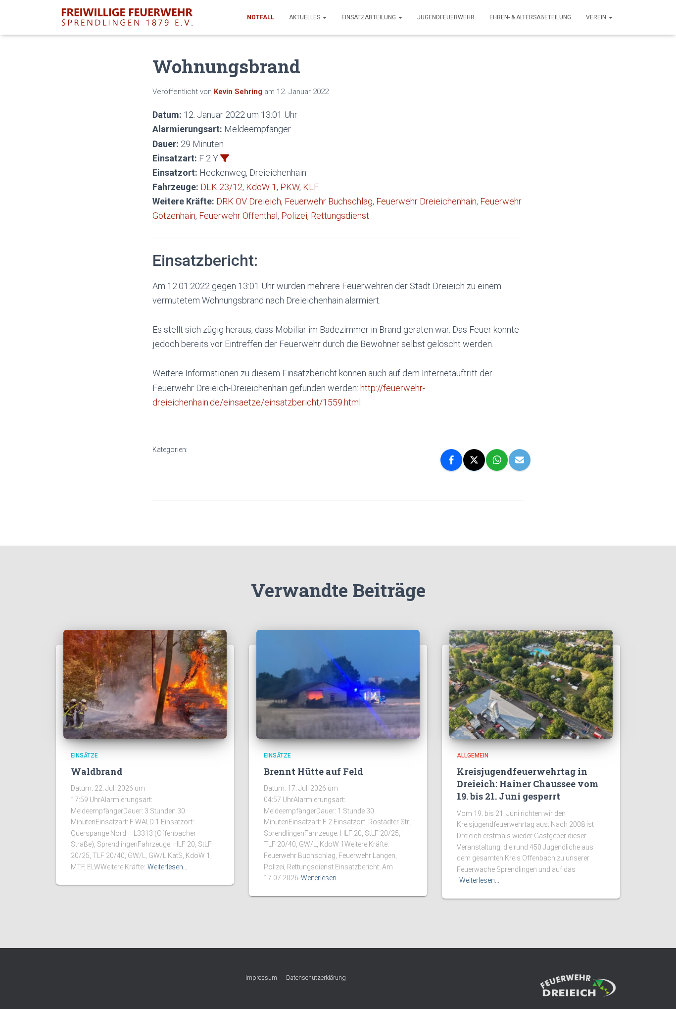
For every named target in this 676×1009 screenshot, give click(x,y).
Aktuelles (305, 17)
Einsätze (84, 755)
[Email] (520, 460)
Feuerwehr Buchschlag (329, 201)
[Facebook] (451, 460)
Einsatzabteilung (369, 17)
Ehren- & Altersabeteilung (530, 17)
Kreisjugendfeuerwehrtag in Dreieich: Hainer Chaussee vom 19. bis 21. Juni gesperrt (527, 783)
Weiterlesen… (167, 867)
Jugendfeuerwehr (446, 17)
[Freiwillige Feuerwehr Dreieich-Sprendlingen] (126, 17)
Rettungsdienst (340, 215)
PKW (289, 187)
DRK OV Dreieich (248, 201)
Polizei (294, 215)
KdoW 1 (261, 187)
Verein (597, 17)
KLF (311, 187)
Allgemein (472, 755)
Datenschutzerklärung (316, 977)
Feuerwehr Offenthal (238, 215)
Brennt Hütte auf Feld (313, 771)
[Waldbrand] (145, 683)
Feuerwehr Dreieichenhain (426, 201)
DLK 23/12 (221, 187)
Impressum (261, 977)
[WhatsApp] (497, 460)
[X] (474, 460)
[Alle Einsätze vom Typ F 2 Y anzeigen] (224, 157)
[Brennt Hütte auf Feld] (338, 683)
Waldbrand (97, 771)
